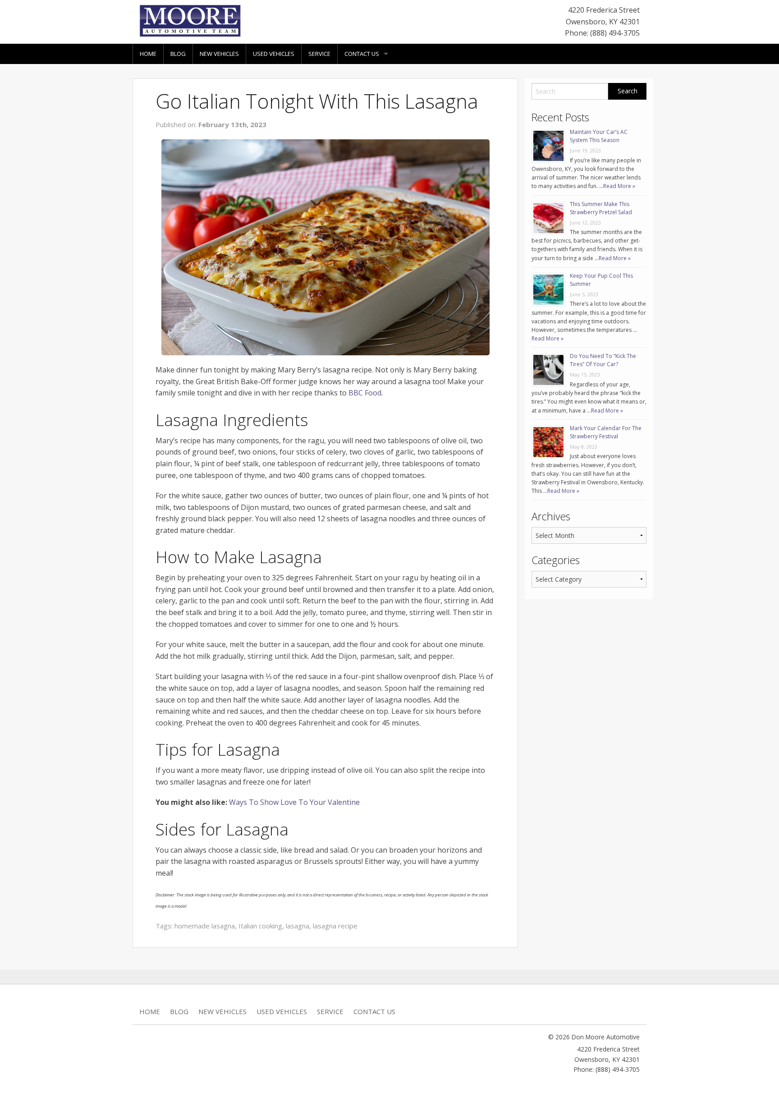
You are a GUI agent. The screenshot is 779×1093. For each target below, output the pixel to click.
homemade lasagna (204, 925)
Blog (178, 54)
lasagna (297, 925)
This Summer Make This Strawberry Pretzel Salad (601, 208)
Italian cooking (260, 925)
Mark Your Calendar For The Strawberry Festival (606, 432)
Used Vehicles (273, 54)
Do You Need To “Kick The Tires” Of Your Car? (603, 360)
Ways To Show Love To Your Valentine (294, 802)
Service (319, 54)
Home (148, 54)
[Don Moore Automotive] (190, 20)
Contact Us (361, 54)
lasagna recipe (335, 925)
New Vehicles (219, 54)
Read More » (619, 186)
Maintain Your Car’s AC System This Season (599, 136)
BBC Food (364, 393)
